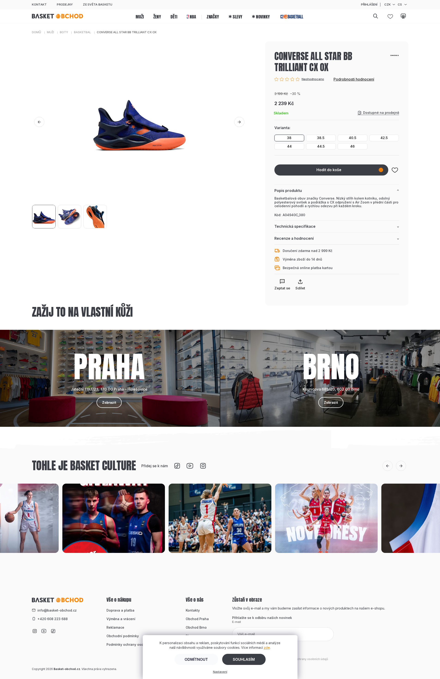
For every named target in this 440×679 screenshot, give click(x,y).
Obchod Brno (196, 627)
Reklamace (115, 627)
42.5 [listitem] (384, 138)
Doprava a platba (120, 610)
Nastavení (220, 671)
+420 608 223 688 (52, 619)
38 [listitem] (289, 138)
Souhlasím (244, 659)
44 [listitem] (289, 146)
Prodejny (65, 4)
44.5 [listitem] (321, 146)
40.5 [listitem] (352, 138)
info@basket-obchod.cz (57, 610)
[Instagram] (202, 466)
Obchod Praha (197, 619)
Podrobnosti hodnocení (354, 79)
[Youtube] (190, 466)
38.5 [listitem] (321, 138)
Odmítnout (196, 659)
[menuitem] (139, 16)
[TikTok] (177, 466)
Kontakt (39, 4)
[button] (39, 122)
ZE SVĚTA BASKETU (97, 4)
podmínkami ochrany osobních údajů (303, 659)
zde (267, 647)
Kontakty (193, 610)
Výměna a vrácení (120, 619)
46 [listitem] (352, 146)
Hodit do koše (328, 169)
